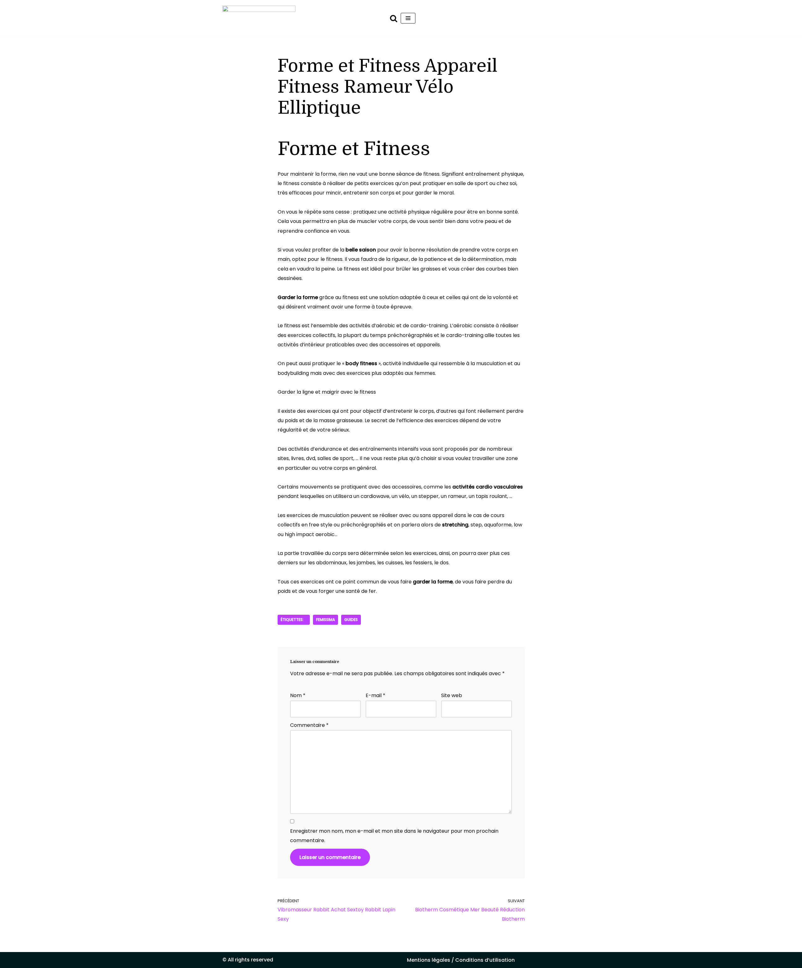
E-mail (375, 695)
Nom (297, 695)
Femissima (325, 619)
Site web (451, 695)
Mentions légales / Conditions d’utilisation (461, 960)
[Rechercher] (394, 18)
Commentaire (309, 725)
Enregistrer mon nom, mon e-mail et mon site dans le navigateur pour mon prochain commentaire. (394, 835)
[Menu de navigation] (408, 18)
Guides (351, 619)
